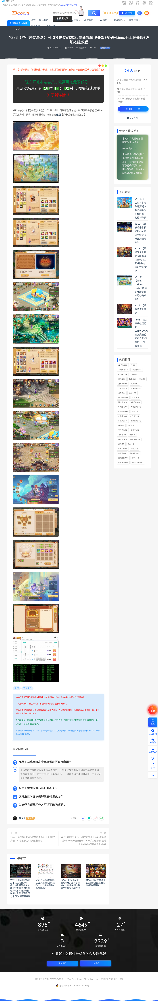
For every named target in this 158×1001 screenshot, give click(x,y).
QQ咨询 (133, 118)
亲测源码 (133, 20)
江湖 (121, 444)
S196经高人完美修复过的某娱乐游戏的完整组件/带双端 (95, 883)
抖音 (121, 425)
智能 (132, 435)
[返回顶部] (152, 775)
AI (133, 365)
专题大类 (50, 26)
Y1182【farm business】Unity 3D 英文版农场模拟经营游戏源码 (141, 288)
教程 (58, 115)
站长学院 (35, 26)
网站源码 (43, 20)
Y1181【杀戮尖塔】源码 (140, 309)
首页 (33, 20)
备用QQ (153, 752)
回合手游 (123, 411)
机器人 (122, 439)
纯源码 (122, 453)
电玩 (131, 444)
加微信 (153, 742)
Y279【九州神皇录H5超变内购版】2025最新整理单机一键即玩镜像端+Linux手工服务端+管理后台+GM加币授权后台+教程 (83, 841)
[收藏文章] (83, 818)
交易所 (134, 384)
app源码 (74, 20)
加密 (135, 397)
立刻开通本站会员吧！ (69, 5)
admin (22, 818)
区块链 (122, 402)
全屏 (153, 768)
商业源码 (118, 20)
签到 (153, 724)
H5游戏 (122, 374)
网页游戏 (123, 458)
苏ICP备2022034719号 (112, 979)
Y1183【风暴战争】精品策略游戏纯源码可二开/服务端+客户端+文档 (141, 259)
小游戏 (122, 416)
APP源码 (123, 370)
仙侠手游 (136, 388)
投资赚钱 (136, 421)
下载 (132, 379)
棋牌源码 (135, 439)
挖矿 (131, 425)
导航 (135, 411)
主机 (142, 379)
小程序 (134, 416)
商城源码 (136, 407)
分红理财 (123, 397)
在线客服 (152, 734)
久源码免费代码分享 (24, 731)
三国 (121, 379)
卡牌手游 (135, 402)
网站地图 (62, 963)
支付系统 (122, 430)
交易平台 (122, 384)
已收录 (106, 48)
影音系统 (122, 421)
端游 (134, 448)
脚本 (135, 458)
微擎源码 (88, 20)
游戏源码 (58, 20)
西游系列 (27, 688)
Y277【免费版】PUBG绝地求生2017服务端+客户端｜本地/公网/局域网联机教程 (32, 839)
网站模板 (134, 453)
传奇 (121, 393)
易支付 (122, 435)
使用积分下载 (133, 109)
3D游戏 (122, 365)
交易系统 (122, 388)
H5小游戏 (136, 370)
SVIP (153, 711)
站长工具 (122, 448)
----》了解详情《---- (58, 95)
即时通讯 (122, 407)
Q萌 (134, 374)
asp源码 (103, 20)
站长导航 (95, 963)
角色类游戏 (137, 462)
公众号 (132, 393)
